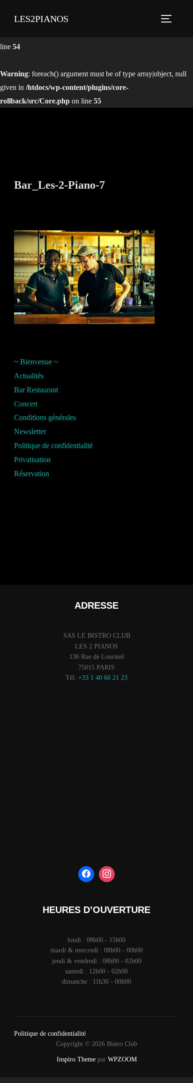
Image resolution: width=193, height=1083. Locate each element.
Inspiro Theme (76, 1059)
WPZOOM (122, 1059)
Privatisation (32, 460)
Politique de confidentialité (53, 445)
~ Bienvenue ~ (36, 362)
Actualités (29, 376)
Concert (25, 404)
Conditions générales (45, 417)
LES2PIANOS (41, 19)
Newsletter (30, 431)
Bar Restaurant (36, 390)
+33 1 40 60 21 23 (102, 677)
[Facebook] (86, 874)
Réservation (31, 474)
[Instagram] (106, 874)
